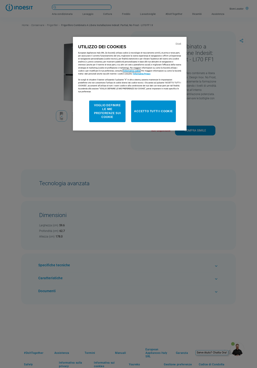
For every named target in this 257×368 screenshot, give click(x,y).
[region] (130, 84)
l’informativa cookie (131, 71)
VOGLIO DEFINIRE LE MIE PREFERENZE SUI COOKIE (107, 111)
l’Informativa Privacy (141, 74)
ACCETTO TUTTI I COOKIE (153, 111)
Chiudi (178, 43)
